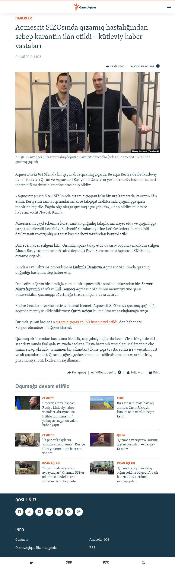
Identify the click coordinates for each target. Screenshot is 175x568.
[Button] (115, 66)
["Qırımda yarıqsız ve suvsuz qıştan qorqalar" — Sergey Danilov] (102, 439)
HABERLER (23, 18)
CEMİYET (48, 398)
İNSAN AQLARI (51, 463)
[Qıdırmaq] (143, 562)
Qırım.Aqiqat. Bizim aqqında (36, 548)
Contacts (21, 540)
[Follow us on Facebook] (19, 512)
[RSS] (69, 512)
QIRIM (121, 435)
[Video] (31, 562)
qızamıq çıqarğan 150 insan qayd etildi (86, 322)
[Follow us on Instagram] (59, 512)
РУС (106, 562)
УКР (69, 562)
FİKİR (120, 398)
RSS (92, 548)
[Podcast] (79, 512)
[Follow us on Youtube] (39, 512)
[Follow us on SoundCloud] (49, 512)
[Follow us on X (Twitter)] (29, 512)
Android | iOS (99, 540)
